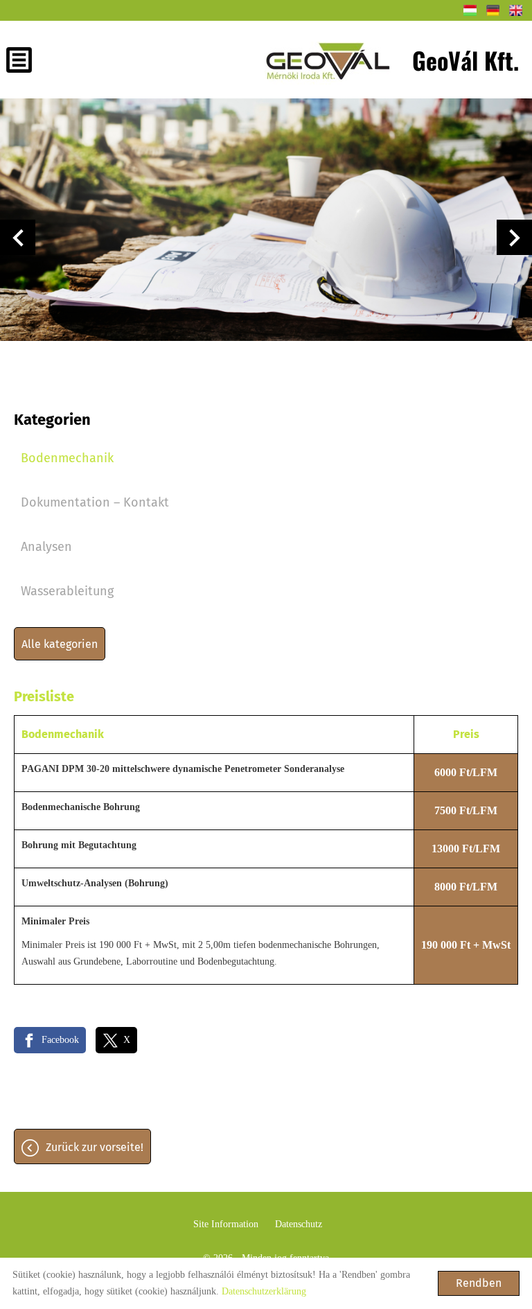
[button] (17, 237)
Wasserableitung (67, 591)
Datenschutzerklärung (264, 1291)
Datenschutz (298, 1224)
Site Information (225, 1224)
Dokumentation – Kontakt (95, 502)
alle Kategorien (59, 644)
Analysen (46, 546)
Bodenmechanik (67, 458)
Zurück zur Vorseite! (94, 1147)
